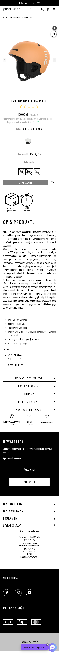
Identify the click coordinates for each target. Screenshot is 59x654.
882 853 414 (29, 540)
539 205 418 (29, 548)
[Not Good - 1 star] (21, 106)
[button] (54, 60)
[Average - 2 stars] (25, 106)
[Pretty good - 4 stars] (33, 106)
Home (5, 17)
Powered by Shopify (29, 642)
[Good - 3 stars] (29, 106)
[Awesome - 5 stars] (36, 106)
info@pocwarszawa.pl (29, 557)
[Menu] (54, 9)
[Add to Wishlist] (53, 182)
